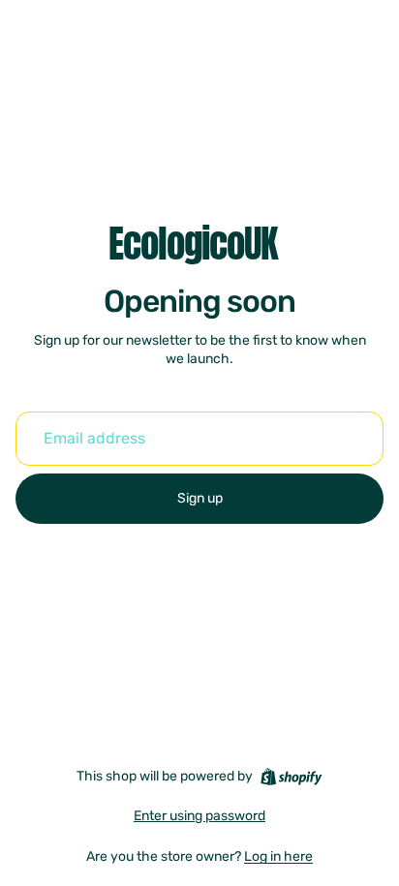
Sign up (200, 498)
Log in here (278, 856)
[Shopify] (291, 776)
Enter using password (199, 816)
